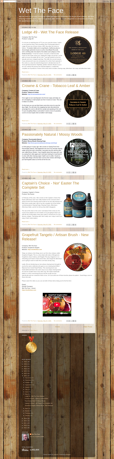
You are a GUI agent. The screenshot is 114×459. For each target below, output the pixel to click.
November (28, 380)
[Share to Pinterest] (75, 75)
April (26, 408)
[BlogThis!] (69, 75)
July (26, 389)
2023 (25, 368)
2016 (25, 425)
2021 (25, 373)
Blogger (68, 454)
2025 (25, 364)
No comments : (58, 75)
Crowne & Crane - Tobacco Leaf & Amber (56, 86)
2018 (25, 421)
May (26, 394)
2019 (25, 418)
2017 (25, 423)
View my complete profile (37, 436)
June (26, 392)
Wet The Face (41, 10)
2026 (25, 361)
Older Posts (87, 327)
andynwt (56, 454)
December (28, 378)
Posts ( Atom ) (33, 330)
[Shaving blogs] (31, 355)
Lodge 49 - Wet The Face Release (50, 32)
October (27, 382)
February (28, 413)
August (27, 387)
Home (57, 327)
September (28, 385)
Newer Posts (27, 327)
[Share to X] (71, 75)
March (27, 411)
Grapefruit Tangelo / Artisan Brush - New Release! (39, 405)
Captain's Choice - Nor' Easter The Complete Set (38, 403)
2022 (25, 371)
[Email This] (67, 75)
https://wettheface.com (35, 249)
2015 (25, 427)
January (27, 415)
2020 (25, 375)
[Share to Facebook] (73, 75)
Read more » (25, 72)
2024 (25, 366)
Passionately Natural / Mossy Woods (52, 134)
